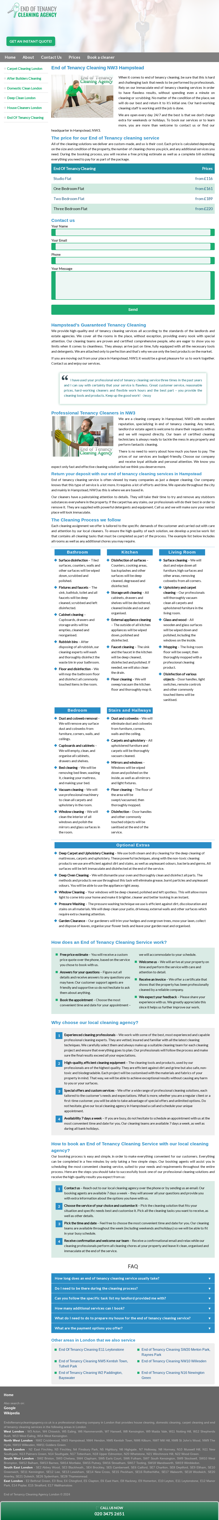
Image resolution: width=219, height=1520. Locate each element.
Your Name (59, 226)
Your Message (61, 268)
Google (10, 1408)
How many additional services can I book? (90, 1308)
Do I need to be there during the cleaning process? (96, 1288)
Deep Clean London (21, 98)
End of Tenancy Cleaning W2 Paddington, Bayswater (90, 1375)
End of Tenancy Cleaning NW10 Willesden (174, 1361)
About (28, 57)
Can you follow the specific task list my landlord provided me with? (110, 1298)
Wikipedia (12, 1413)
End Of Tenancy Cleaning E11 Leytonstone (91, 1349)
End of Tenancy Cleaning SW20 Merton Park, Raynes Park (176, 1352)
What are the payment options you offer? (89, 1328)
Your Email (59, 240)
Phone (56, 254)
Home (10, 57)
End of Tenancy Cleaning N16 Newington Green (173, 1375)
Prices (74, 57)
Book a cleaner (101, 57)
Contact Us (51, 57)
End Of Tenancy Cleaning (25, 117)
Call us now (109, 1511)
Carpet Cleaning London (24, 68)
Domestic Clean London (24, 88)
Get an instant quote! (31, 41)
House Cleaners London (24, 107)
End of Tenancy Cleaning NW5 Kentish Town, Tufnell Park (93, 1363)
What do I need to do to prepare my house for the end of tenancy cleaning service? (123, 1318)
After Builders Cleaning (24, 78)
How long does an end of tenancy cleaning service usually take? (107, 1278)
